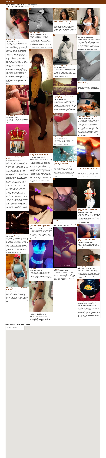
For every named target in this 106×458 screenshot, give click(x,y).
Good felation (82, 82)
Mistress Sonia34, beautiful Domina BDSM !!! (17, 157)
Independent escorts (10, 4)
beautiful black (10, 39)
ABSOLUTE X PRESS (10, 1)
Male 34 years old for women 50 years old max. (64, 96)
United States (19, 4)
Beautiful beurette (35, 313)
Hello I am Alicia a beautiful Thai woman (87, 209)
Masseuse (33, 268)
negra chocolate (83, 267)
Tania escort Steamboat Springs (40, 225)
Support (56, 269)
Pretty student (10, 115)
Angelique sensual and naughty (87, 116)
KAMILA (80, 36)
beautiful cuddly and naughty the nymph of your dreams (64, 162)
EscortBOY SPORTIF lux (37, 32)
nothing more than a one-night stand (87, 239)
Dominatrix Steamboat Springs (87, 302)
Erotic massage (11, 235)
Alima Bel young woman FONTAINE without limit (17, 288)
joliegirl (56, 220)
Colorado (25, 4)
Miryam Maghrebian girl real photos (88, 168)
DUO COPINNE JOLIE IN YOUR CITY (65, 21)
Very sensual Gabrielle (60, 66)
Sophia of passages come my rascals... (39, 155)
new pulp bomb (58, 136)
